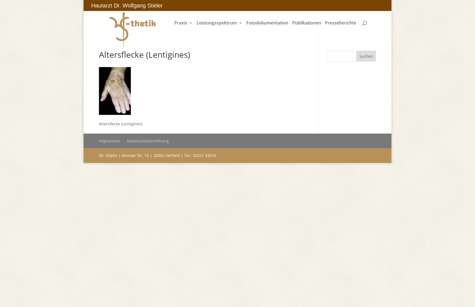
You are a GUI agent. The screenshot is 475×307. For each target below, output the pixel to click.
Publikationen (306, 23)
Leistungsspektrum (217, 23)
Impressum (109, 140)
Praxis (180, 23)
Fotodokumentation (267, 23)
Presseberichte (340, 23)
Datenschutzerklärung (148, 140)
